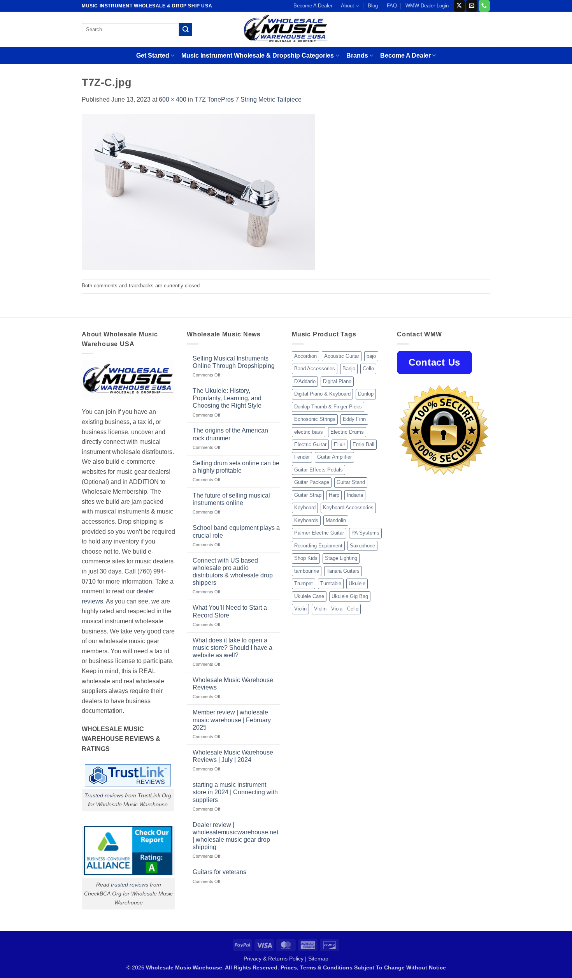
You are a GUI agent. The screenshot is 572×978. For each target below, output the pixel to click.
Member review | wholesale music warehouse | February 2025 (232, 719)
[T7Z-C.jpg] (198, 191)
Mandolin (336, 520)
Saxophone (362, 546)
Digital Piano (337, 381)
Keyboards (306, 520)
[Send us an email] (471, 6)
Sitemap (318, 958)
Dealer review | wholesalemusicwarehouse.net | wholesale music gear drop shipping (235, 836)
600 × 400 (172, 99)
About (347, 6)
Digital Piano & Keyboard (322, 394)
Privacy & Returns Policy (274, 958)
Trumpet (303, 583)
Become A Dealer (312, 6)
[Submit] (185, 29)
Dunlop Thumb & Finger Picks (328, 407)
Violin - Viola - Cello (336, 609)
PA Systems (365, 533)
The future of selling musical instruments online (231, 499)
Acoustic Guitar (341, 356)
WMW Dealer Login (427, 6)
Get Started (152, 55)
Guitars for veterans (219, 872)
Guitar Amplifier (334, 457)
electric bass (308, 432)
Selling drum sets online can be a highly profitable (236, 467)
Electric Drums (347, 432)
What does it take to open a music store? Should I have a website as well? (232, 647)
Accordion (305, 356)
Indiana (355, 495)
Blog (373, 6)
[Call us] (484, 6)
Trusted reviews (103, 795)
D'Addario (305, 381)
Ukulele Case (309, 596)
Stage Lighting (341, 558)
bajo (371, 356)
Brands (357, 55)
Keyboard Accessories (348, 507)
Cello (368, 368)
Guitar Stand (351, 482)
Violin (300, 609)
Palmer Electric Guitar (319, 533)
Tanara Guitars (343, 571)
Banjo (348, 368)
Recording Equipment (318, 546)
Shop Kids (306, 558)
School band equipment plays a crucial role (236, 531)
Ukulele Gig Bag (350, 596)
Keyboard (305, 507)
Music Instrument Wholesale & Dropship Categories (257, 55)
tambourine (306, 571)
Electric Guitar (310, 444)
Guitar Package (311, 482)
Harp (334, 495)
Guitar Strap (307, 495)
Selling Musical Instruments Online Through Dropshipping (234, 362)
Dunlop (366, 394)
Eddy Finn (354, 419)
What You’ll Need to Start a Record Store (230, 611)
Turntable (330, 583)
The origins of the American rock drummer (230, 434)
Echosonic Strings (314, 419)
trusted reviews (129, 884)
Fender (302, 457)
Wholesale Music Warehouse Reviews (233, 684)
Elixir (339, 444)
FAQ (392, 6)
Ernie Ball (363, 444)
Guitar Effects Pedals (318, 470)
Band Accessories (314, 368)
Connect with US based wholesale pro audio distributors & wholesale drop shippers (233, 571)
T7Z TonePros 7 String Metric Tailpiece (248, 99)
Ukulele (357, 583)
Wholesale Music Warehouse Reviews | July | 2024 (233, 756)
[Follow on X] (459, 6)
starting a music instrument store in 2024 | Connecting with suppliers (235, 792)
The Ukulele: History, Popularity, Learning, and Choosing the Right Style (227, 398)
